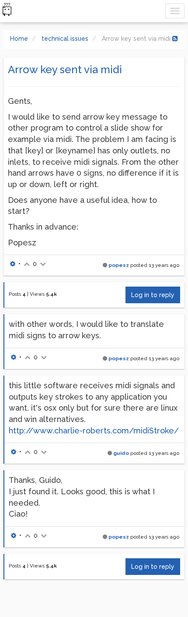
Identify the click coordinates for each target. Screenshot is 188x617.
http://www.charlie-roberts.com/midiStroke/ (94, 430)
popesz (118, 265)
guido (121, 453)
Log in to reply (152, 294)
